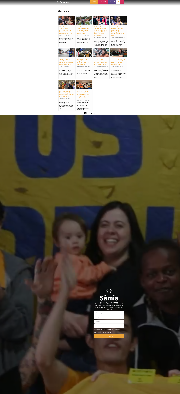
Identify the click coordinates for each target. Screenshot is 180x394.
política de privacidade (104, 329)
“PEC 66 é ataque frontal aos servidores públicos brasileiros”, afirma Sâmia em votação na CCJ (118, 62)
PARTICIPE (112, 1)
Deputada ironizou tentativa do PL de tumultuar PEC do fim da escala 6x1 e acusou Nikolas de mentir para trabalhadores (66, 41)
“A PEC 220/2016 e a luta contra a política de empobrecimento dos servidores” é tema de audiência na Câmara (83, 95)
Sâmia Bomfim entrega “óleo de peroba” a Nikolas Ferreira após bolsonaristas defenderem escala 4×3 (65, 30)
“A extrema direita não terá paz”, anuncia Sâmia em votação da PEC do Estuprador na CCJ (84, 62)
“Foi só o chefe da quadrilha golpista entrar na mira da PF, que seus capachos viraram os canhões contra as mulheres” (84, 71)
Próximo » (92, 113)
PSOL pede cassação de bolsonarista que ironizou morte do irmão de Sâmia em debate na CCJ (66, 94)
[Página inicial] (63, 1)
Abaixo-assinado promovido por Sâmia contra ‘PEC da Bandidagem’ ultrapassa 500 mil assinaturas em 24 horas (118, 31)
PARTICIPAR (109, 336)
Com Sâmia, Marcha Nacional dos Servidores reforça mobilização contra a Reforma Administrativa (83, 30)
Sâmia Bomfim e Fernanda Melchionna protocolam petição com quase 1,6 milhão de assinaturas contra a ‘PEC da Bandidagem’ (101, 31)
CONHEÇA (94, 1)
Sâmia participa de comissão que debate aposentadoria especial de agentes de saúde (66, 62)
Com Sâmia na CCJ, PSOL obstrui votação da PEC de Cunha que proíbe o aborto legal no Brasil (101, 62)
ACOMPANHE (103, 1)
